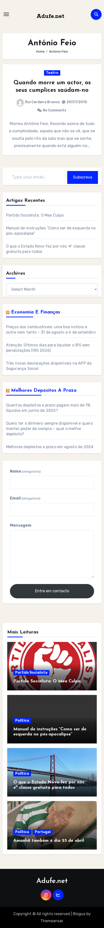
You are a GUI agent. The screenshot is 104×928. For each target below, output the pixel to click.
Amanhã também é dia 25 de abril (48, 841)
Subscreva (82, 177)
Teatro (52, 73)
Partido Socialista (31, 673)
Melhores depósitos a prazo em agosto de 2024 (50, 447)
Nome (25, 471)
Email (25, 498)
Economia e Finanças (35, 312)
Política (22, 720)
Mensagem (20, 525)
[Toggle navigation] (6, 14)
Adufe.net (50, 16)
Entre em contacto (52, 591)
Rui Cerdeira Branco (42, 102)
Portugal (43, 832)
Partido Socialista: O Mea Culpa (35, 215)
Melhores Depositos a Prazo (44, 390)
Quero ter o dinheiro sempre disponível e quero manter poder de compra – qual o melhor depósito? (49, 428)
